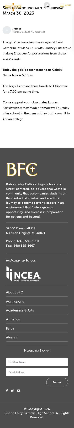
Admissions (15, 301)
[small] (7, 390)
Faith (10, 328)
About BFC (14, 292)
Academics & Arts (20, 310)
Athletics (13, 319)
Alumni (11, 337)
